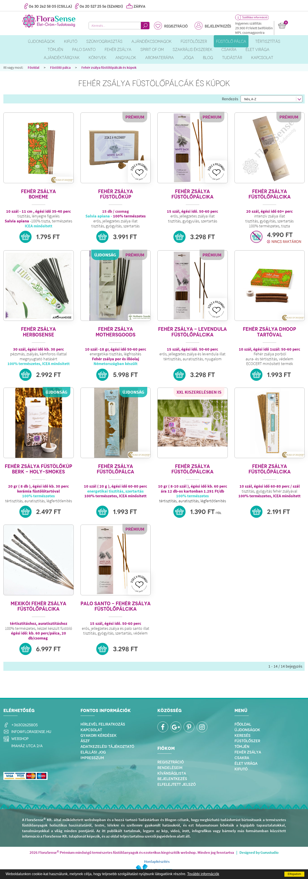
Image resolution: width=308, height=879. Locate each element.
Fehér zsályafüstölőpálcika (192, 194)
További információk (203, 874)
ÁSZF (85, 741)
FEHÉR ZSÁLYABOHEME (38, 194)
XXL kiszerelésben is (199, 392)
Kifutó (241, 769)
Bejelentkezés (218, 26)
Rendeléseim (169, 767)
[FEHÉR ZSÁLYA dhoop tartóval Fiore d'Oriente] (269, 285)
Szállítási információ (254, 17)
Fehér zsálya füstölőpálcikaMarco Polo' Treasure (269, 469)
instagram (202, 726)
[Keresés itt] (145, 25)
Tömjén (241, 746)
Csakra (241, 758)
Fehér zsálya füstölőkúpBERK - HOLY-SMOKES (38, 469)
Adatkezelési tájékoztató (107, 746)
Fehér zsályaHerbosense (38, 331)
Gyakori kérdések (98, 735)
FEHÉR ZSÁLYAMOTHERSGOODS (116, 331)
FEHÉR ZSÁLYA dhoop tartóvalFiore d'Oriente (269, 331)
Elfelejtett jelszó (176, 784)
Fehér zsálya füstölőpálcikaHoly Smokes (192, 469)
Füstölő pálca (60, 67)
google (175, 726)
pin (189, 726)
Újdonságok (247, 730)
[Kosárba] (25, 237)
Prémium (134, 117)
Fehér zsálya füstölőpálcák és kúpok (108, 67)
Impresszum (92, 758)
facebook (162, 726)
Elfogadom (294, 874)
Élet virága (245, 763)
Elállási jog (93, 752)
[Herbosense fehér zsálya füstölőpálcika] (38, 285)
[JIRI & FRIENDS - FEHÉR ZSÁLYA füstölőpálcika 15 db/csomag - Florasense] (192, 147)
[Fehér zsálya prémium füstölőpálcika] (269, 147)
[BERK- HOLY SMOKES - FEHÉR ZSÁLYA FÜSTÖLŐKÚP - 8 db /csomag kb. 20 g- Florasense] (38, 423)
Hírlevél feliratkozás (102, 724)
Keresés (242, 735)
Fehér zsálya (247, 752)
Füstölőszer (247, 741)
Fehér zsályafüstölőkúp (115, 194)
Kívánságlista (171, 773)
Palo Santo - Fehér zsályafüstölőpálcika (115, 606)
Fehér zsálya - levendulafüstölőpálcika (192, 331)
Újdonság (105, 255)
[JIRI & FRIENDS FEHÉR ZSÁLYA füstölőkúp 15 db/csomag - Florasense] (115, 147)
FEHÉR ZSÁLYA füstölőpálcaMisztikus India (115, 469)
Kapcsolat (91, 730)
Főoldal (33, 67)
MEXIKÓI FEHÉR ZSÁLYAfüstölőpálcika (38, 606)
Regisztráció (176, 26)
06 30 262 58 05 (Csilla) (50, 6)
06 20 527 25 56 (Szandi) (101, 6)
